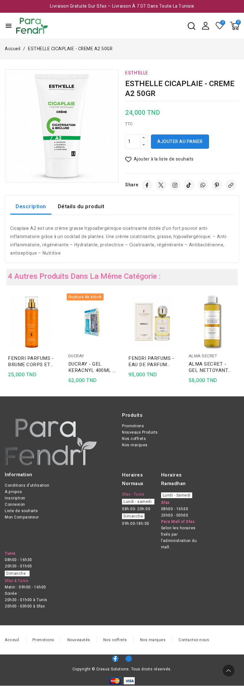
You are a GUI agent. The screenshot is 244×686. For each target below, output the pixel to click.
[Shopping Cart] (234, 26)
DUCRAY (76, 356)
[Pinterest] (217, 185)
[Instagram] (175, 185)
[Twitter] (161, 185)
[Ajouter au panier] (56, 337)
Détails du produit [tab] (81, 206)
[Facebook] (147, 185)
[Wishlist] (220, 26)
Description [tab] (31, 206)
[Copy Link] (231, 185)
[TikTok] (189, 185)
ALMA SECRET (203, 356)
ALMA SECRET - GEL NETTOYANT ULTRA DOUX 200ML (212, 367)
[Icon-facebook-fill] (115, 658)
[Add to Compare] (56, 312)
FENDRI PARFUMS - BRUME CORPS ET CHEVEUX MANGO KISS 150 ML (31, 361)
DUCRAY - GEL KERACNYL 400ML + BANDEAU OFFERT (91, 367)
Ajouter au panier (180, 141)
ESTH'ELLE (136, 73)
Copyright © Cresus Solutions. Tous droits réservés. (122, 669)
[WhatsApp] (203, 185)
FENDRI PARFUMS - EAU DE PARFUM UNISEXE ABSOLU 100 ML (151, 361)
